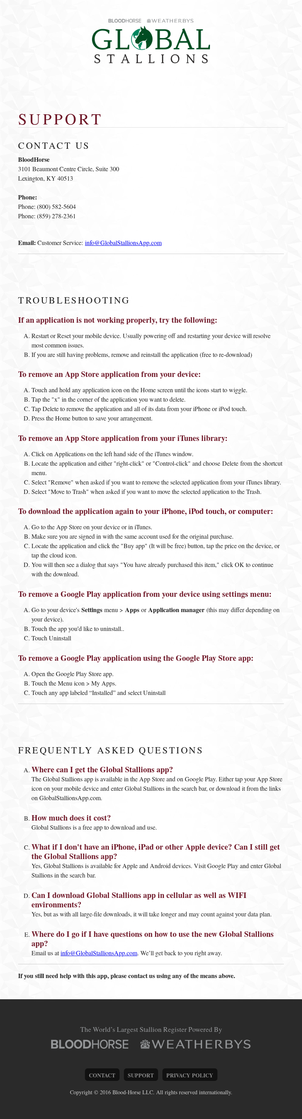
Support (141, 1075)
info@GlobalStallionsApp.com (123, 242)
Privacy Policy (189, 1075)
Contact (102, 1075)
